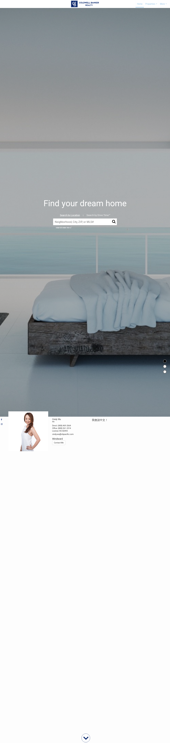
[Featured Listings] (165, 366)
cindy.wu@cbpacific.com (63, 434)
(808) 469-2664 (64, 426)
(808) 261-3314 (64, 428)
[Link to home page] (85, 4)
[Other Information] (165, 371)
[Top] (165, 361)
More (163, 5)
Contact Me (59, 443)
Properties (151, 5)
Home (140, 4)
